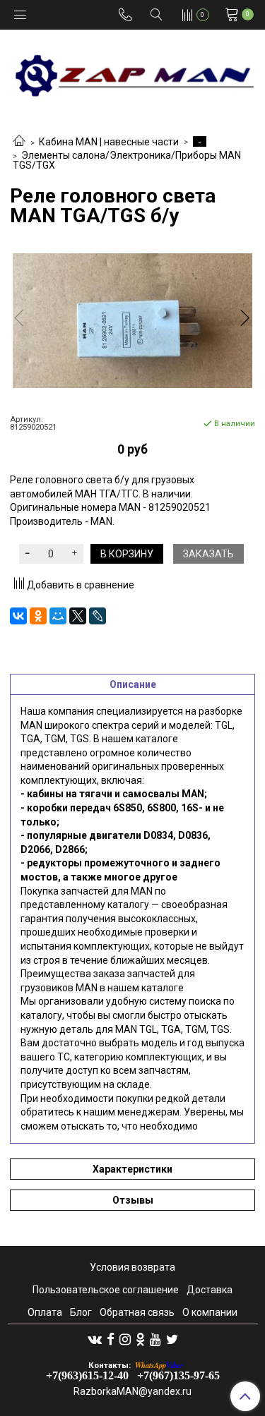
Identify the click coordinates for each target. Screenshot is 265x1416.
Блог (81, 1312)
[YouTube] (155, 1339)
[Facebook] (110, 1339)
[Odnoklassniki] (140, 1339)
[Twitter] (172, 1339)
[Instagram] (125, 1339)
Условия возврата (132, 1267)
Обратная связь (137, 1312)
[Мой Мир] (57, 615)
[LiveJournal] (97, 615)
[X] (77, 615)
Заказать (208, 553)
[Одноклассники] (38, 615)
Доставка (209, 1289)
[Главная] (19, 141)
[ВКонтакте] (18, 615)
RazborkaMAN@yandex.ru (132, 1391)
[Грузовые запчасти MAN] (132, 71)
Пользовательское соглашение (106, 1289)
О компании (209, 1312)
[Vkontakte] (95, 1339)
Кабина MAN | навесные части (109, 141)
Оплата (45, 1312)
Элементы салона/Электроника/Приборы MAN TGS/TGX (127, 160)
